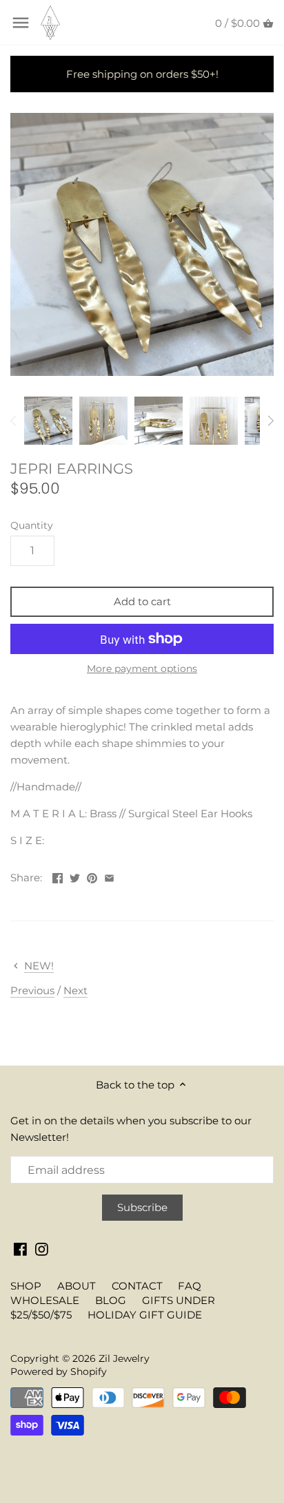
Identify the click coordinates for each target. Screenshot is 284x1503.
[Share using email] (109, 876)
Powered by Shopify (58, 1371)
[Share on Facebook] (57, 876)
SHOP (25, 1285)
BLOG (110, 1300)
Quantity (31, 525)
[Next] (270, 420)
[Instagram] (41, 1248)
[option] (48, 421)
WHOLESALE (44, 1300)
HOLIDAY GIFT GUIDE (145, 1314)
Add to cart (142, 601)
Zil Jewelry (124, 1358)
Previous (32, 990)
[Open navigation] (20, 22)
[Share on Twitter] (75, 876)
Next (75, 990)
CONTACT (137, 1285)
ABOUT (76, 1285)
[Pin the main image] (92, 876)
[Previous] (13, 420)
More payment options (142, 669)
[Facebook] (20, 1248)
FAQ (189, 1285)
